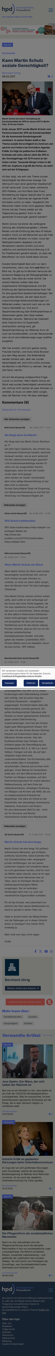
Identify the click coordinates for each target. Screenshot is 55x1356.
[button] (51, 12)
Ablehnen (31, 683)
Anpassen (9, 683)
